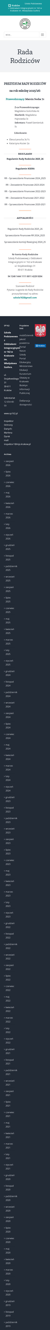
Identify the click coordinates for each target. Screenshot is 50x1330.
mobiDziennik (25, 335)
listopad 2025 (10, 557)
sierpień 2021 (10, 1093)
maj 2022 (8, 998)
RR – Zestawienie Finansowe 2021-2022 (25, 197)
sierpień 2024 (10, 715)
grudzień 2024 (10, 673)
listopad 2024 (10, 683)
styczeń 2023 (9, 914)
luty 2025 (8, 652)
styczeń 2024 (9, 788)
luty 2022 (8, 1030)
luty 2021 (8, 1156)
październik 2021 (10, 1072)
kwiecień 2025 (10, 631)
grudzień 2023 (10, 799)
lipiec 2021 (8, 1103)
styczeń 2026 (9, 536)
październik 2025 (10, 568)
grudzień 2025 (10, 547)
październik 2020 (10, 1198)
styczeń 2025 (9, 662)
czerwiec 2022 (10, 988)
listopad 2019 (10, 1313)
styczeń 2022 (9, 1040)
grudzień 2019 (10, 1303)
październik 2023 (10, 820)
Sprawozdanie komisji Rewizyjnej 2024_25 (25, 242)
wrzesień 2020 (10, 1208)
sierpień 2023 (10, 841)
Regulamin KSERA (25, 168)
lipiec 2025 (8, 599)
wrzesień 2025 (10, 578)
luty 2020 (8, 1282)
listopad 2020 (10, 1187)
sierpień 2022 (10, 967)
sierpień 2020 (10, 1219)
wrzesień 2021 (10, 1082)
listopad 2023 (10, 809)
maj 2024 (8, 746)
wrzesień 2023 (10, 830)
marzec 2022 (9, 1019)
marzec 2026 (9, 515)
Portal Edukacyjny (25, 360)
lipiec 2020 (8, 1229)
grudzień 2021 (10, 1051)
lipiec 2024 (8, 725)
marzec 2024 (9, 767)
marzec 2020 (9, 1271)
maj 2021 (8, 1124)
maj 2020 (8, 1250)
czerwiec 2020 (10, 1240)
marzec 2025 (9, 641)
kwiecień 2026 (10, 505)
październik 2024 (10, 694)
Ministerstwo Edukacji (25, 368)
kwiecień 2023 (10, 883)
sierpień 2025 (10, 589)
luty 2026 (8, 526)
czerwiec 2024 (10, 736)
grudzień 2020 (10, 1177)
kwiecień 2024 (10, 757)
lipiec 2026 (8, 473)
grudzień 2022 (10, 925)
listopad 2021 (10, 1061)
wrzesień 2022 (10, 956)
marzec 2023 (9, 893)
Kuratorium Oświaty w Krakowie (25, 377)
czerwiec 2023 (10, 862)
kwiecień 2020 (10, 1261)
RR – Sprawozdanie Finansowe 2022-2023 (25, 191)
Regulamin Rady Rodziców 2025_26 (25, 158)
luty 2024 (8, 778)
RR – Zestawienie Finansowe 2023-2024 (25, 184)
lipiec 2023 (8, 851)
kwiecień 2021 (10, 1135)
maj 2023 (8, 872)
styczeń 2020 (9, 1292)
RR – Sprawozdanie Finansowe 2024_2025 (25, 178)
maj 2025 (8, 620)
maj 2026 (8, 494)
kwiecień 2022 (10, 1009)
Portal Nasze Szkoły (22, 350)
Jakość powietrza (24, 341)
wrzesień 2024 (10, 704)
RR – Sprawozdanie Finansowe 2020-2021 (25, 204)
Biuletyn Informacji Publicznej (24, 389)
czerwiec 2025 (10, 610)
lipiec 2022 (8, 977)
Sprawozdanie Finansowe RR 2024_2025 (25, 235)
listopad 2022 (10, 935)
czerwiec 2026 (10, 484)
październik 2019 (10, 1324)
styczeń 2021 (9, 1166)
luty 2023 (8, 904)
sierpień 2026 (10, 463)
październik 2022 (10, 946)
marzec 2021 (9, 1145)
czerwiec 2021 (10, 1114)
